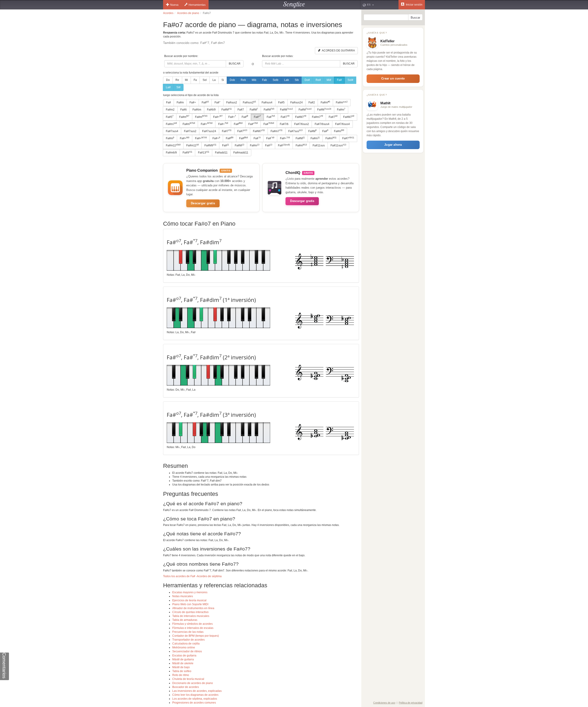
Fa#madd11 (240, 152)
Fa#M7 (300, 117)
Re (177, 80)
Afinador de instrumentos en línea (193, 608)
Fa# (339, 80)
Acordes (168, 13)
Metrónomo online (183, 647)
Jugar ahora (393, 144)
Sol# (350, 80)
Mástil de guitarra (183, 659)
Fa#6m (196, 109)
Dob (232, 80)
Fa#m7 (317, 117)
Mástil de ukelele (182, 663)
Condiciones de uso (384, 702)
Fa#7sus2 (190, 131)
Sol (205, 80)
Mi (186, 80)
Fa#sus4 (267, 102)
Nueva (174, 4)
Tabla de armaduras (184, 620)
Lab (286, 80)
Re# (318, 80)
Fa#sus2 (231, 102)
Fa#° (217, 102)
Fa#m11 (173, 145)
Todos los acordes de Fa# (179, 576)
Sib (297, 80)
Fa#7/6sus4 (322, 124)
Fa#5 (281, 102)
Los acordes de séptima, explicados (194, 698)
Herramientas (197, 4)
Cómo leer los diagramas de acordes (195, 694)
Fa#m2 (170, 109)
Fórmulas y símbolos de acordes (192, 623)
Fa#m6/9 (171, 152)
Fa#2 (311, 102)
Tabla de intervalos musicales (190, 616)
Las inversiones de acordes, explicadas (197, 691)
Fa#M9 (210, 145)
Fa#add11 (221, 152)
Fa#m (180, 102)
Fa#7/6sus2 (301, 124)
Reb (243, 80)
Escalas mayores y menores (189, 592)
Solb (275, 80)
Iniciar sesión (413, 4)
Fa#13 (203, 152)
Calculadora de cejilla (186, 643)
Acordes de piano (188, 13)
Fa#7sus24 (209, 131)
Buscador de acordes (185, 687)
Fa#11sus (319, 145)
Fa (195, 80)
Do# (307, 80)
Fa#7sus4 (172, 131)
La (214, 80)
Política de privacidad (410, 702)
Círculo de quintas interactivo (190, 612)
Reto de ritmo (180, 675)
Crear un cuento (393, 78)
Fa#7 (240, 109)
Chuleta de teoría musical (188, 679)
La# (168, 87)
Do (168, 80)
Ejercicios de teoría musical (189, 600)
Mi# (329, 80)
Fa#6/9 (211, 109)
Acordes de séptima (209, 576)
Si (222, 80)
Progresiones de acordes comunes (194, 702)
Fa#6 (183, 109)
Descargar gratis (203, 203)
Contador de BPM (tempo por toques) (195, 635)
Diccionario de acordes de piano (192, 683)
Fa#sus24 (296, 102)
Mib (254, 80)
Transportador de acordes (188, 639)
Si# (178, 87)
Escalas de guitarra (184, 655)
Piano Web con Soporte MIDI (190, 604)
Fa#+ (192, 102)
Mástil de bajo (181, 667)
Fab (264, 80)
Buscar (234, 63)
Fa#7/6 (284, 124)
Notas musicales (182, 596)
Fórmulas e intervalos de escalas (192, 628)
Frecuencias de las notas (188, 631)
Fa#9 (187, 152)
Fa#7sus (295, 131)
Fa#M (226, 109)
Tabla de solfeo (181, 671)
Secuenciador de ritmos (187, 651)
